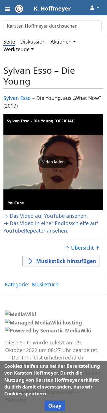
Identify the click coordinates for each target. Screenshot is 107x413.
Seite (9, 41)
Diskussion (33, 41)
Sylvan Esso (17, 97)
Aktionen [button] (61, 41)
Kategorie (16, 284)
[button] (53, 162)
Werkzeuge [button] (16, 49)
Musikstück (45, 284)
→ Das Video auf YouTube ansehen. (45, 215)
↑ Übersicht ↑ (82, 247)
